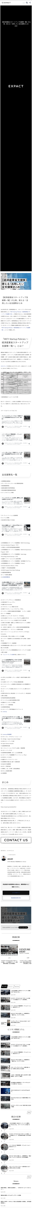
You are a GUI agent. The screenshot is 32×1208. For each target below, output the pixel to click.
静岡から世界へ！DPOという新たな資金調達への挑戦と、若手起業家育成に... (16, 1202)
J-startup (4, 711)
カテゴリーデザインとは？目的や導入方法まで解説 (21, 1106)
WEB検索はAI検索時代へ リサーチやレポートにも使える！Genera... (20, 1083)
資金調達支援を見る (16, 898)
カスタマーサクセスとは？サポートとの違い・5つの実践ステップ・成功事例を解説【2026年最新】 (9, 962)
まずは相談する (16, 892)
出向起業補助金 (6, 577)
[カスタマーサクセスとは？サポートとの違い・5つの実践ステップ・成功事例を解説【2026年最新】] (9, 950)
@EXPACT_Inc (9, 927)
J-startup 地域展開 (6, 734)
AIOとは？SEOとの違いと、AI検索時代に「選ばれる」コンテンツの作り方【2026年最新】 (20, 1156)
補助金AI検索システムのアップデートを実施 (11, 1195)
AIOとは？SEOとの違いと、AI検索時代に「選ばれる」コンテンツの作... (20, 1014)
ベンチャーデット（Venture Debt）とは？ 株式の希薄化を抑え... (20, 1021)
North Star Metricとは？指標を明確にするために (21, 1098)
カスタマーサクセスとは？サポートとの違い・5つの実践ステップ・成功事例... (20, 998)
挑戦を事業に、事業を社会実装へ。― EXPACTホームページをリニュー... (16, 1188)
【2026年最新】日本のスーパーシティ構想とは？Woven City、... (20, 991)
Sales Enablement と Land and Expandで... (20, 1090)
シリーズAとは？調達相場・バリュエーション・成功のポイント (21, 1006)
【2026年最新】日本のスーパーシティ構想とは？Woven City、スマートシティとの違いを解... (19, 1124)
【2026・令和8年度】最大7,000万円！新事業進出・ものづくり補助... (21, 1075)
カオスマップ (4, 366)
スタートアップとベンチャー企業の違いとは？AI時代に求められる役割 (20, 1068)
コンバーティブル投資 (8, 654)
